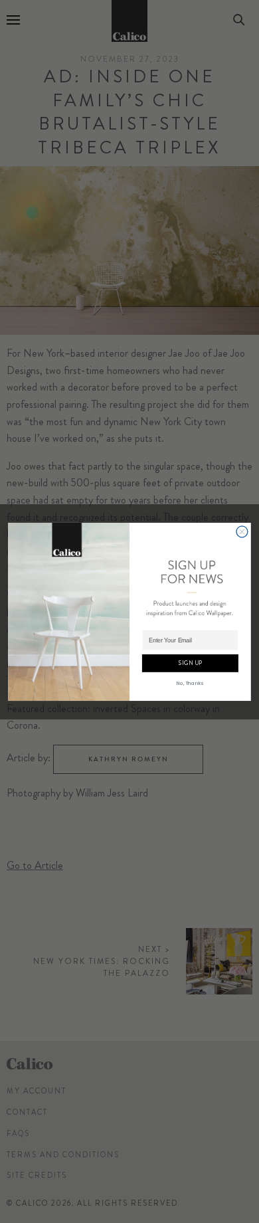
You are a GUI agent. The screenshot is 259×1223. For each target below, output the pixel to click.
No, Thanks (190, 682)
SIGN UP (190, 663)
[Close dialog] (242, 531)
